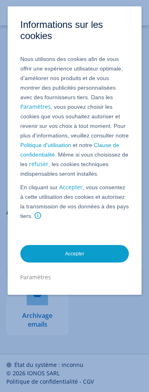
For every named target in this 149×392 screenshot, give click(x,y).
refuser (38, 164)
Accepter (71, 187)
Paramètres (35, 106)
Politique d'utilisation (45, 145)
